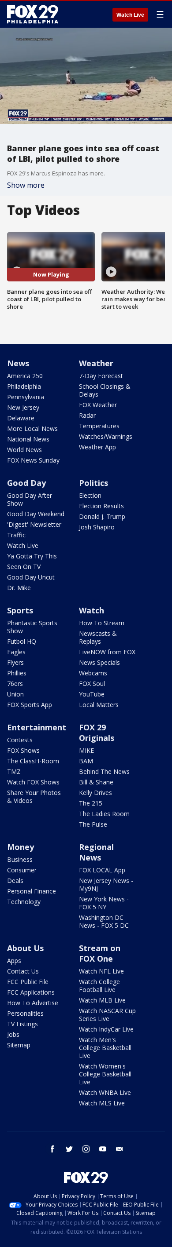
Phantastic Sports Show (32, 627)
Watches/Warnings (105, 436)
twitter (69, 1149)
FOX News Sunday (33, 460)
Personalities (25, 1013)
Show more (26, 185)
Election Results (101, 506)
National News (28, 439)
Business (20, 859)
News (18, 363)
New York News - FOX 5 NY (104, 903)
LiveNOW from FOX (107, 652)
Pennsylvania (25, 397)
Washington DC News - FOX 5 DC (104, 921)
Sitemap (18, 1045)
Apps (14, 960)
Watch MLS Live (102, 1103)
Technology (24, 901)
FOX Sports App (29, 704)
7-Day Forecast (101, 376)
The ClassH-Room (33, 761)
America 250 (25, 376)
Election (90, 495)
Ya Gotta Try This (32, 556)
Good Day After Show (29, 499)
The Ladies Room (104, 813)
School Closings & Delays (105, 390)
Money (20, 847)
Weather (96, 363)
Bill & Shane (96, 782)
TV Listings (22, 1024)
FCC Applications (31, 992)
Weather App (97, 447)
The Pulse (93, 824)
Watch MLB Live (102, 1000)
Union (15, 694)
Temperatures (99, 426)
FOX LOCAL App (102, 870)
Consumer (22, 870)
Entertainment (36, 727)
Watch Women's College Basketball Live (105, 1074)
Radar (87, 415)
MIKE (86, 750)
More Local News (32, 428)
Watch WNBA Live (105, 1092)
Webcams (93, 673)
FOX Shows (23, 750)
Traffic (16, 535)
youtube (103, 1149)
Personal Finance (31, 891)
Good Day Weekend (35, 514)
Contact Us (23, 971)
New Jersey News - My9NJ (106, 884)
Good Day (26, 483)
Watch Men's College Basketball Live (105, 1048)
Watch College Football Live (99, 985)
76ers (15, 683)
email (119, 1149)
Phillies (16, 673)
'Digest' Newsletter (34, 524)
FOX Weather (98, 405)
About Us (25, 948)
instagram (86, 1149)
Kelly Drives (95, 792)
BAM (86, 761)
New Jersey (23, 407)
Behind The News (104, 771)
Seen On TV (24, 566)
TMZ (14, 771)
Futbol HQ (21, 641)
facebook (52, 1149)
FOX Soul (92, 683)
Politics (93, 483)
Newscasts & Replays (98, 637)
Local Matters (99, 704)
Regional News (96, 852)
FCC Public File (28, 981)
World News (24, 449)
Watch (91, 610)
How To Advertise (32, 1003)
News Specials (99, 662)
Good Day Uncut (31, 577)
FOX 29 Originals (96, 732)
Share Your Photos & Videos (34, 796)
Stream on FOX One (99, 953)
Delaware (20, 418)
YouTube (92, 694)
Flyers (15, 662)
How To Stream (101, 623)
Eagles (16, 652)
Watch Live (130, 15)
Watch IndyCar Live (106, 1029)
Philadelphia (24, 386)
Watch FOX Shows (33, 782)
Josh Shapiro (97, 527)
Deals (15, 880)
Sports (20, 610)
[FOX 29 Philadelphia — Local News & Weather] (32, 14)
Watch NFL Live (101, 971)
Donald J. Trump (102, 516)
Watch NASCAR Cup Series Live (107, 1014)
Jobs (13, 1034)
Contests (20, 740)
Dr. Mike (19, 587)
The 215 (90, 803)
